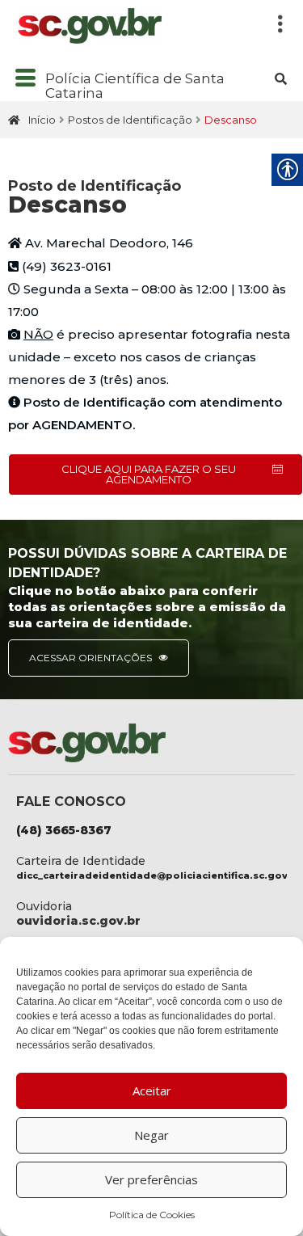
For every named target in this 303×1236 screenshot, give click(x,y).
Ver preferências (151, 1179)
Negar (151, 1135)
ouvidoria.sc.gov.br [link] (78, 920)
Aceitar (152, 1090)
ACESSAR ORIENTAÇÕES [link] (91, 658)
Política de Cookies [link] (152, 1215)
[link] (133, 26)
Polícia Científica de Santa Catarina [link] (135, 86)
